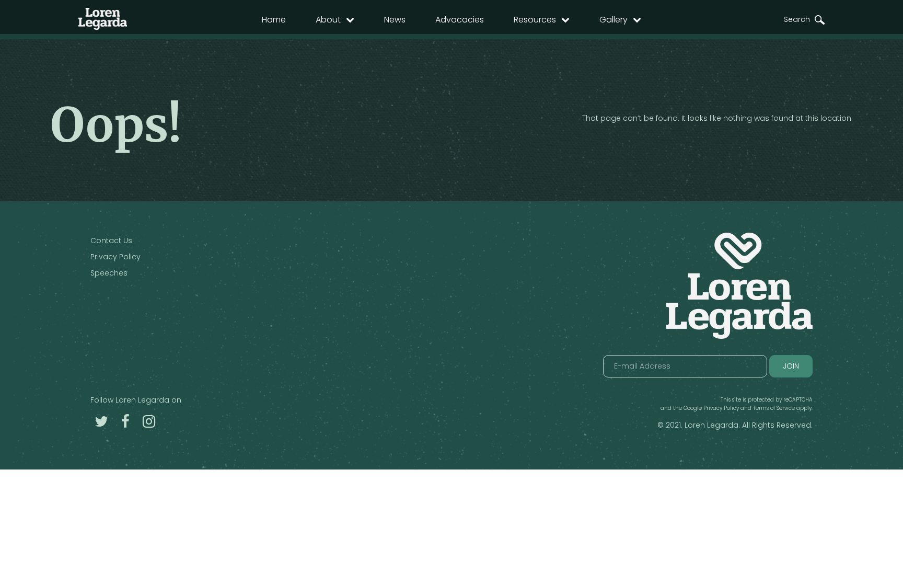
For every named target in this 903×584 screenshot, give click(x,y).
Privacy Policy (115, 256)
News (395, 20)
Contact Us (111, 240)
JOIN (791, 366)
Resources (535, 20)
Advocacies (459, 20)
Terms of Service (774, 408)
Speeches (109, 273)
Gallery (613, 20)
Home (274, 20)
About (328, 20)
